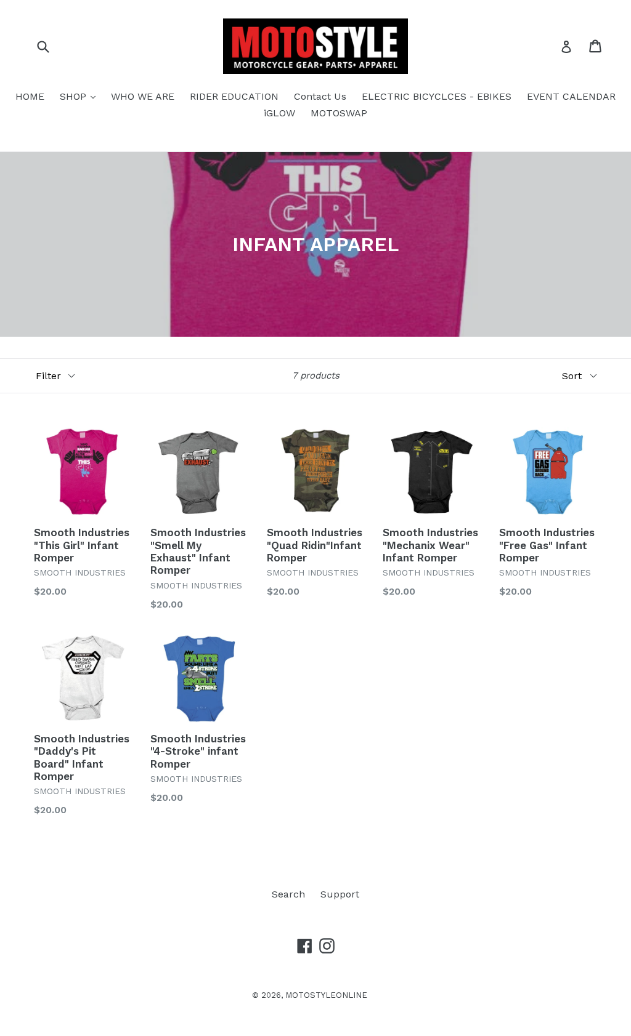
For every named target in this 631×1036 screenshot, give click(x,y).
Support (339, 894)
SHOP (81, 96)
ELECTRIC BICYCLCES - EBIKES (436, 96)
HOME (29, 96)
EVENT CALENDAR (571, 96)
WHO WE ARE (142, 96)
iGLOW (279, 113)
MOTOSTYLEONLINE (326, 995)
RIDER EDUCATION (234, 96)
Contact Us (320, 96)
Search (288, 894)
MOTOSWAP (339, 113)
